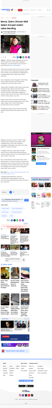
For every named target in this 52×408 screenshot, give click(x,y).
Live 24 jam (14, 339)
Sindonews (24, 366)
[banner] (15, 345)
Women (5, 370)
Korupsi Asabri (5, 208)
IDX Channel (24, 370)
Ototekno (12, 368)
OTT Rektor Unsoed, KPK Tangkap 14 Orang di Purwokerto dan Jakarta (43, 108)
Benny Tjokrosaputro (15, 65)
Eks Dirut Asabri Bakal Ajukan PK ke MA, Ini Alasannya (15, 283)
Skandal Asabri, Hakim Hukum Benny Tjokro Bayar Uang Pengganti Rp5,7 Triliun (25, 311)
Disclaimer (40, 366)
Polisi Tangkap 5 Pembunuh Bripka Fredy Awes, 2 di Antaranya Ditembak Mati (44, 96)
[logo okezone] (26, 380)
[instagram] (20, 395)
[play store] (22, 386)
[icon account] (2, 32)
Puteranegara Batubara (9, 31)
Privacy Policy (32, 370)
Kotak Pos (31, 373)
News (4, 366)
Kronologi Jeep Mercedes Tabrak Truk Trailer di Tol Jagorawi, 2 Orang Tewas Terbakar (44, 102)
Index (17, 368)
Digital (17, 366)
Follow (26, 200)
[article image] (34, 85)
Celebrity (5, 373)
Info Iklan (31, 377)
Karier (30, 375)
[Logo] (12, 10)
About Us (31, 366)
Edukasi (11, 375)
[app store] (30, 386)
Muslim (11, 373)
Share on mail (26, 57)
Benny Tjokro (5, 212)
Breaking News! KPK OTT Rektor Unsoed (43, 84)
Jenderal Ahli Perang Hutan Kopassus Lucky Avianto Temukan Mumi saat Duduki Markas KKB (44, 90)
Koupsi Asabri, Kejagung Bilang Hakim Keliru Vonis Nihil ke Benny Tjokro (15, 310)
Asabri (11, 215)
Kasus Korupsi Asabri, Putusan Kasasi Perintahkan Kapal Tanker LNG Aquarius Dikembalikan (25, 286)
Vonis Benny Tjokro (16, 212)
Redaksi (31, 368)
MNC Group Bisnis (42, 373)
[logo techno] (6, 10)
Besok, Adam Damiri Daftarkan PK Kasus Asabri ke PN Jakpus (5, 284)
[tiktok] (32, 395)
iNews (22, 368)
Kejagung (4, 215)
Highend (11, 370)
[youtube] (29, 395)
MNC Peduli (40, 368)
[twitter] (26, 395)
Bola (4, 375)
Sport (10, 366)
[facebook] (23, 395)
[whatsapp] (23, 57)
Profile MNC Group (42, 370)
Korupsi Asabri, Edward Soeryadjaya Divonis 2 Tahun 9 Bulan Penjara (5, 310)
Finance (5, 368)
